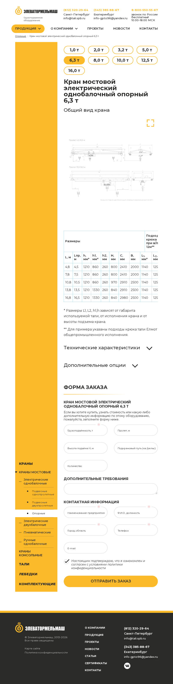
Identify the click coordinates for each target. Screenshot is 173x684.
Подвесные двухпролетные (42, 504)
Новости (121, 28)
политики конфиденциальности (97, 566)
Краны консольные (30, 553)
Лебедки (28, 574)
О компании (95, 627)
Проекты (95, 28)
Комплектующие (36, 584)
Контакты (148, 28)
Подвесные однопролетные (43, 493)
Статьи (90, 656)
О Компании (62, 28)
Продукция (25, 28)
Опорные (38, 513)
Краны (26, 463)
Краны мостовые (35, 472)
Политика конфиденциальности (46, 652)
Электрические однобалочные (36, 481)
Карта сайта (32, 648)
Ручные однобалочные (35, 542)
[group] (111, 168)
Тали (24, 564)
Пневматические (37, 532)
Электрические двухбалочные (36, 523)
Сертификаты (96, 663)
